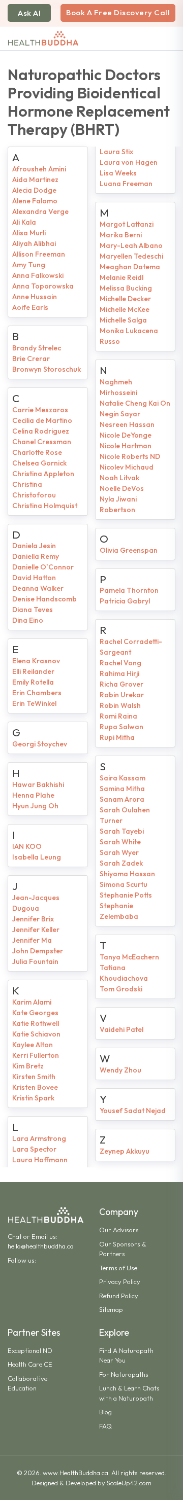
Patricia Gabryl (125, 600)
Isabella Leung (36, 857)
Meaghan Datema (130, 266)
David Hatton (34, 577)
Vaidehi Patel (121, 1029)
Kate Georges (35, 1012)
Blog (105, 1412)
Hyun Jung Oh (35, 805)
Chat (15, 1236)
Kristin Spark (33, 1097)
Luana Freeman (126, 183)
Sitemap (111, 1309)
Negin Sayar (120, 413)
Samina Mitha (122, 788)
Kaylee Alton (32, 1044)
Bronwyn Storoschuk (46, 369)
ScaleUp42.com (129, 1483)
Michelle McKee (124, 309)
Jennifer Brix (33, 918)
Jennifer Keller (35, 929)
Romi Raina (118, 716)
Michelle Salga (123, 320)
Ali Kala (24, 222)
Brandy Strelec (36, 347)
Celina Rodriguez (40, 431)
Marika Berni (121, 234)
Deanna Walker (38, 588)
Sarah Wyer (119, 852)
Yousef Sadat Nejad (133, 1110)
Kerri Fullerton (35, 1055)
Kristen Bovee (35, 1087)
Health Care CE (30, 1364)
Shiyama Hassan (127, 873)
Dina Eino (27, 620)
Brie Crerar (31, 358)
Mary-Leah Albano (131, 245)
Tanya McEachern (129, 956)
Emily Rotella (33, 682)
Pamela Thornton (129, 590)
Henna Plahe (33, 795)
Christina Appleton (43, 473)
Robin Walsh (120, 705)
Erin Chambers (37, 692)
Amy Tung (28, 264)
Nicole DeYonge (125, 435)
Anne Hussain (34, 296)
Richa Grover (121, 684)
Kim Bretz (28, 1065)
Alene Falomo (34, 200)
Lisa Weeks (118, 172)
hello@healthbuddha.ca (41, 1246)
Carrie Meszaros (40, 409)
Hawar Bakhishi (38, 784)
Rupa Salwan (121, 726)
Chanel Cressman (41, 441)
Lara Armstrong (39, 1138)
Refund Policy (118, 1296)
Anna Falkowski (38, 275)
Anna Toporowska (43, 286)
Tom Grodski (121, 988)
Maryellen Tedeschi (131, 256)
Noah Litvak (119, 477)
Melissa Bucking (126, 288)
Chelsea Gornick (39, 463)
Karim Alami (31, 1002)
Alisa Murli (29, 232)
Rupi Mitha (117, 737)
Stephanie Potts (126, 895)
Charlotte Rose (37, 452)
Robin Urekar (122, 694)
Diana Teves (32, 609)
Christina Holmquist (44, 505)
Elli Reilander (33, 671)
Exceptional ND (30, 1350)
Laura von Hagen (129, 162)
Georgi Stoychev (39, 743)
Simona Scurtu (123, 884)
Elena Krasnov (36, 660)
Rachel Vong (120, 662)
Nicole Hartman (125, 445)
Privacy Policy (119, 1281)
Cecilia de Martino (42, 420)
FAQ (105, 1426)
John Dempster (37, 950)
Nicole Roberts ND (130, 456)
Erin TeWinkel (34, 703)
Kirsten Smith (33, 1076)
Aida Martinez (35, 179)
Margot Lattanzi (127, 224)
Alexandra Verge (40, 211)
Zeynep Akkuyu (124, 1151)
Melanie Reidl (121, 277)
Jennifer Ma (32, 940)
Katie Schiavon (36, 1034)
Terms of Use (118, 1268)
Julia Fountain (35, 961)
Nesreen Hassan (127, 424)
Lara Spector (34, 1149)
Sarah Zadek (121, 863)
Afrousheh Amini (39, 168)
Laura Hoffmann (40, 1159)
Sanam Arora (122, 799)
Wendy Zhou (120, 1070)
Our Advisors (119, 1230)
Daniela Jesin (34, 545)
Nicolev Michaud (127, 467)
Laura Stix (116, 151)
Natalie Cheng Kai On (135, 403)
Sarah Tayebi (122, 831)
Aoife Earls (30, 307)
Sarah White (120, 841)
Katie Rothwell (35, 1023)
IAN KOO (27, 846)
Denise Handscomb (44, 598)
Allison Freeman (38, 254)
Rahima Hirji (119, 673)
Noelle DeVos (122, 488)
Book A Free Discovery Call (118, 12)
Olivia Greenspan (129, 550)
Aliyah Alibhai (34, 243)
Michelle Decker (125, 298)
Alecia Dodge (34, 190)
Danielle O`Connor (43, 567)
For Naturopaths (123, 1374)
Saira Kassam (122, 777)
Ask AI (29, 13)
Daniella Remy (35, 556)
